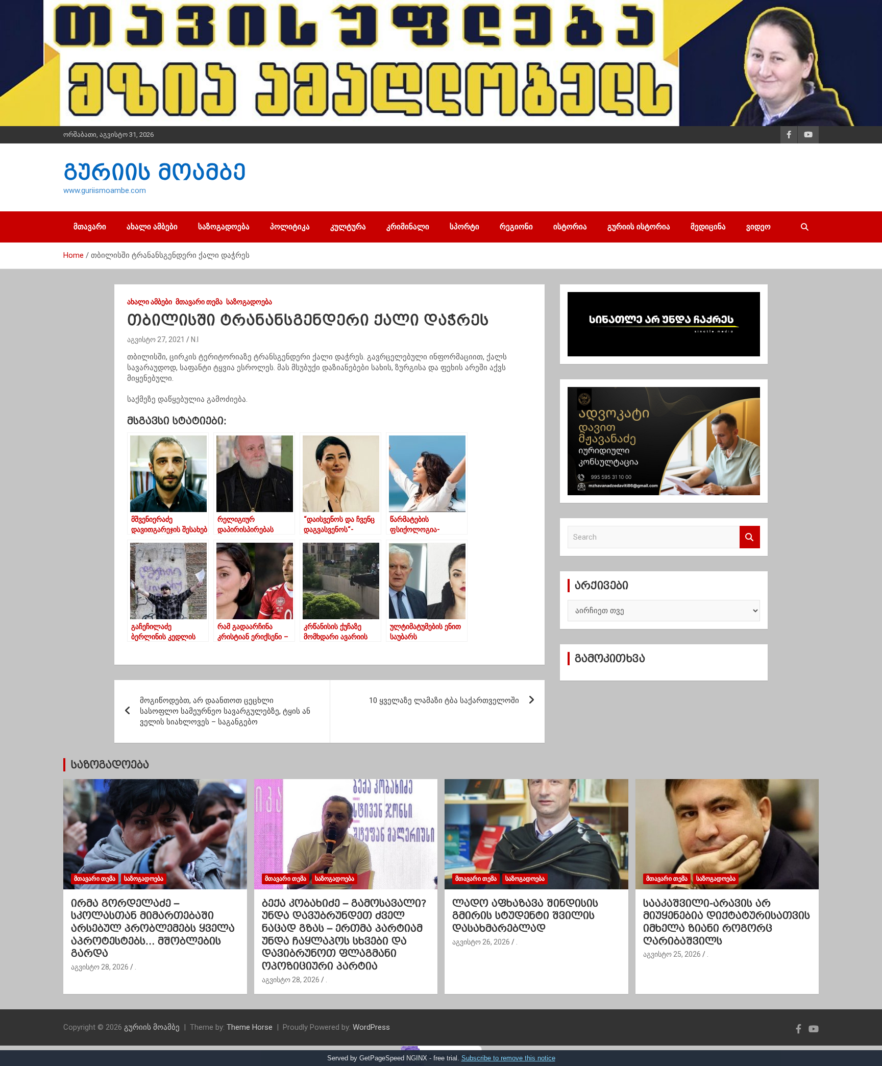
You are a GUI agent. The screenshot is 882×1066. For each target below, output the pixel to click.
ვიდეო (758, 226)
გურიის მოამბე (154, 172)
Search (750, 537)
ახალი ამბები (152, 226)
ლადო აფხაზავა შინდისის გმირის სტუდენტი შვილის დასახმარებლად (525, 916)
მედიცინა (708, 226)
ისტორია (570, 226)
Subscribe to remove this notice (508, 1058)
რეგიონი (516, 226)
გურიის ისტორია (638, 226)
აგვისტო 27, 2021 (156, 339)
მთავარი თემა (199, 302)
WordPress (371, 1027)
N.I (195, 339)
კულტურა (348, 226)
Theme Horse (250, 1027)
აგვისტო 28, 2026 (100, 967)
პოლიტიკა (290, 226)
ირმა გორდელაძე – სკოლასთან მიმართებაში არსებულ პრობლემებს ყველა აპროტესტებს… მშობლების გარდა (153, 928)
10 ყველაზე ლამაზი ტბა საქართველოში (444, 700)
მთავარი (90, 226)
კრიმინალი (407, 226)
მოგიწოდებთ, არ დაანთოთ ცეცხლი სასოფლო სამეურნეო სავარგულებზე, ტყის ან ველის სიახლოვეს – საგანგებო (225, 711)
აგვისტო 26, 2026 (481, 942)
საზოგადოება (224, 226)
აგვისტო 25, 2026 (672, 954)
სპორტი (464, 226)
